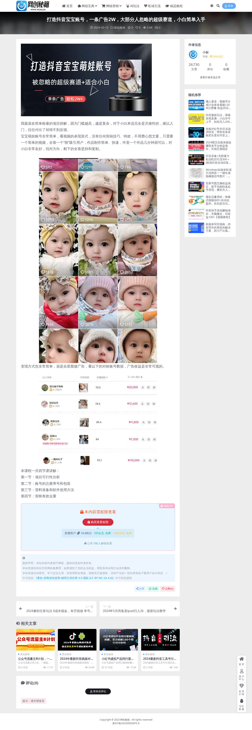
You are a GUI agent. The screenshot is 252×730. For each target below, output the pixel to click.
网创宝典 (88, 6)
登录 (230, 6)
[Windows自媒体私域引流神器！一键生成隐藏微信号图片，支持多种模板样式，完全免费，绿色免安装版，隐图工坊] (196, 173)
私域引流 (154, 6)
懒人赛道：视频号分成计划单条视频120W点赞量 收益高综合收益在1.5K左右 (218, 106)
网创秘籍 (125, 719)
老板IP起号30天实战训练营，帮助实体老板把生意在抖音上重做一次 (218, 133)
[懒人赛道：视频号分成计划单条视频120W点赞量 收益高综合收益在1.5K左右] (196, 105)
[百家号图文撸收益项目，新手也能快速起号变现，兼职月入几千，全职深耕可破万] (196, 187)
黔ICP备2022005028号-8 (126, 723)
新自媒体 (119, 27)
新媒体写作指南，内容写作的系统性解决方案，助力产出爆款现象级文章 (218, 229)
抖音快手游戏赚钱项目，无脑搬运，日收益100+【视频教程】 (218, 213)
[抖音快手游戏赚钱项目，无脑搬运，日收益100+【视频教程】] (196, 214)
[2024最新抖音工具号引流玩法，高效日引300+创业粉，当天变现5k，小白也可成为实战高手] (160, 640)
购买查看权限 (99, 522)
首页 (69, 6)
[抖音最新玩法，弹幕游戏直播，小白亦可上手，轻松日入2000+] (196, 118)
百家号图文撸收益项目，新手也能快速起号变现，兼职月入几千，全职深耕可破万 (218, 188)
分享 (141, 588)
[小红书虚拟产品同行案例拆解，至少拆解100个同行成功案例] (119, 640)
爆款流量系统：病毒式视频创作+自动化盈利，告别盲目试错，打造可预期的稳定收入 (218, 203)
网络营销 (112, 6)
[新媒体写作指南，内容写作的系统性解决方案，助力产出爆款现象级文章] (196, 228)
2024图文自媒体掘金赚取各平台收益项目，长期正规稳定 (218, 145)
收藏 (155, 588)
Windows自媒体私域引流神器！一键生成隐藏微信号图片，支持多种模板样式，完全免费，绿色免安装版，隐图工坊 (219, 178)
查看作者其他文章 (210, 77)
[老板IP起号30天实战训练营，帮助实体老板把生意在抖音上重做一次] (196, 132)
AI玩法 (134, 6)
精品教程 (176, 6)
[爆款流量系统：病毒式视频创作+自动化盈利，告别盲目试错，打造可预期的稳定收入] (196, 200)
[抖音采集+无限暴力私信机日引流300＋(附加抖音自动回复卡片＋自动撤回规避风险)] (196, 159)
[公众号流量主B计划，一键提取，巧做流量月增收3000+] (35, 640)
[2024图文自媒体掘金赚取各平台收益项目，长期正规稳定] (196, 146)
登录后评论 (99, 691)
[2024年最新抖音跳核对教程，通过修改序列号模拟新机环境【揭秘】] (77, 640)
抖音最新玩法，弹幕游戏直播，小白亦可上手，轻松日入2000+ (218, 120)
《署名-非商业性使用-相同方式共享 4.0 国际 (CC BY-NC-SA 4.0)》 (74, 578)
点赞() (169, 588)
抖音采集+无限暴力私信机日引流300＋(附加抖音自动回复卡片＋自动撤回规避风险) (218, 162)
